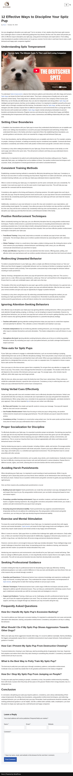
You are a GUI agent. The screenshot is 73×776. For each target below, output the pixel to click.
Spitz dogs (4, 96)
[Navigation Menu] (66, 4)
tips (28, 401)
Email (28, 724)
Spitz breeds (26, 526)
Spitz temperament (17, 94)
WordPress (17, 774)
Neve (3, 774)
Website (50, 724)
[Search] (70, 4)
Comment (7, 731)
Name (6, 724)
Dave (4, 24)
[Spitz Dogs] (6, 4)
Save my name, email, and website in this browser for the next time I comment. (30, 755)
